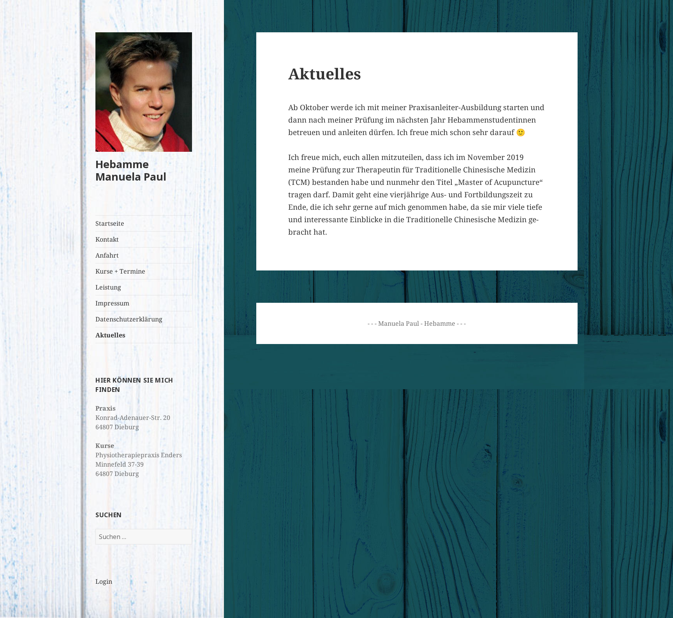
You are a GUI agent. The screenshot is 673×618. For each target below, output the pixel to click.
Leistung (108, 287)
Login (103, 581)
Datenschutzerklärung (128, 319)
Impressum (112, 303)
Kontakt (107, 239)
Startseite (109, 223)
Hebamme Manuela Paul (130, 170)
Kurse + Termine (120, 271)
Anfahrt (107, 255)
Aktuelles (110, 335)
